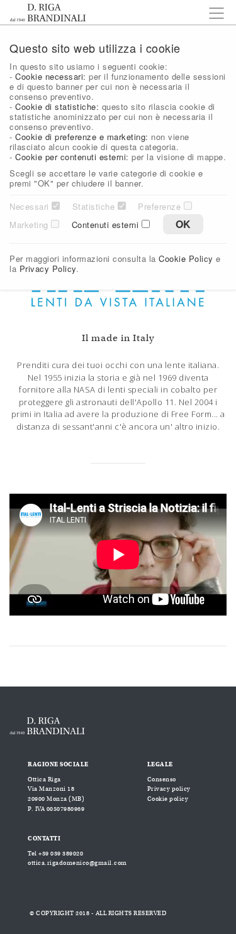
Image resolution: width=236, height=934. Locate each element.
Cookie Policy (186, 258)
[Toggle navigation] (212, 13)
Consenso (161, 779)
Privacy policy (169, 789)
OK (183, 224)
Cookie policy (168, 799)
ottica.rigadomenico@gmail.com (77, 863)
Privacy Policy (48, 268)
